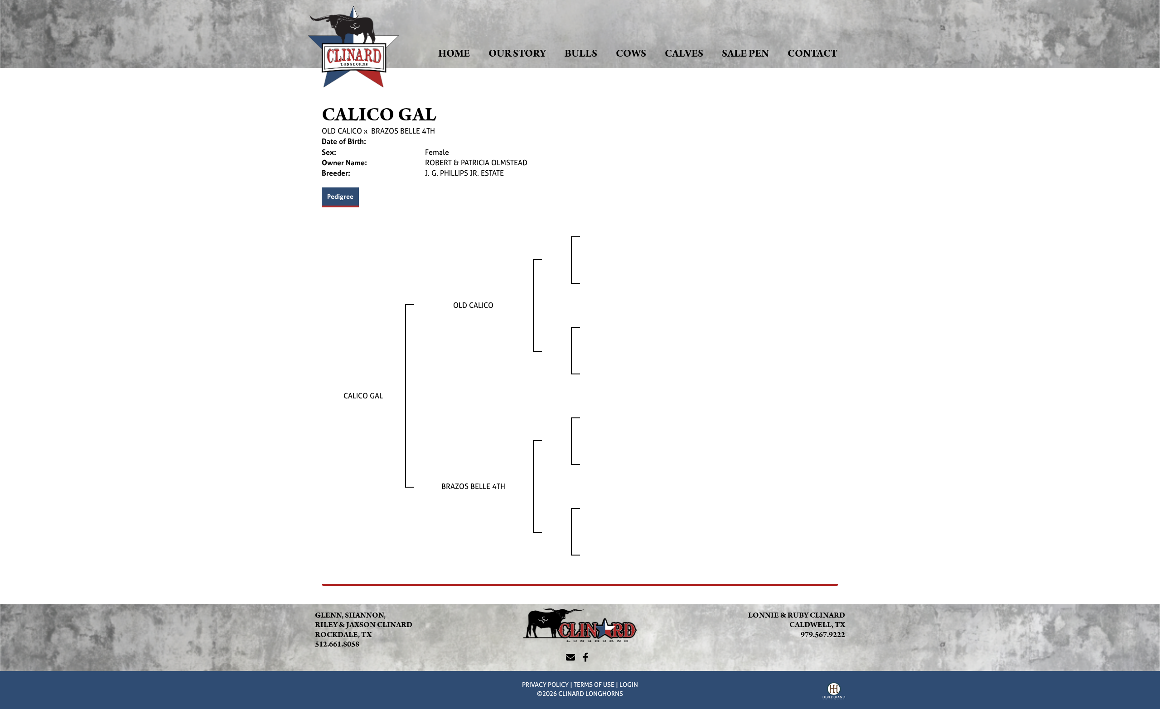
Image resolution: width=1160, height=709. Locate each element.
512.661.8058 (337, 644)
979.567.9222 (823, 634)
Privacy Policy (545, 684)
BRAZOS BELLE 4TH (403, 131)
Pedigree (340, 196)
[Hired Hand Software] (833, 692)
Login (628, 684)
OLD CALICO (342, 131)
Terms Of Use (594, 684)
